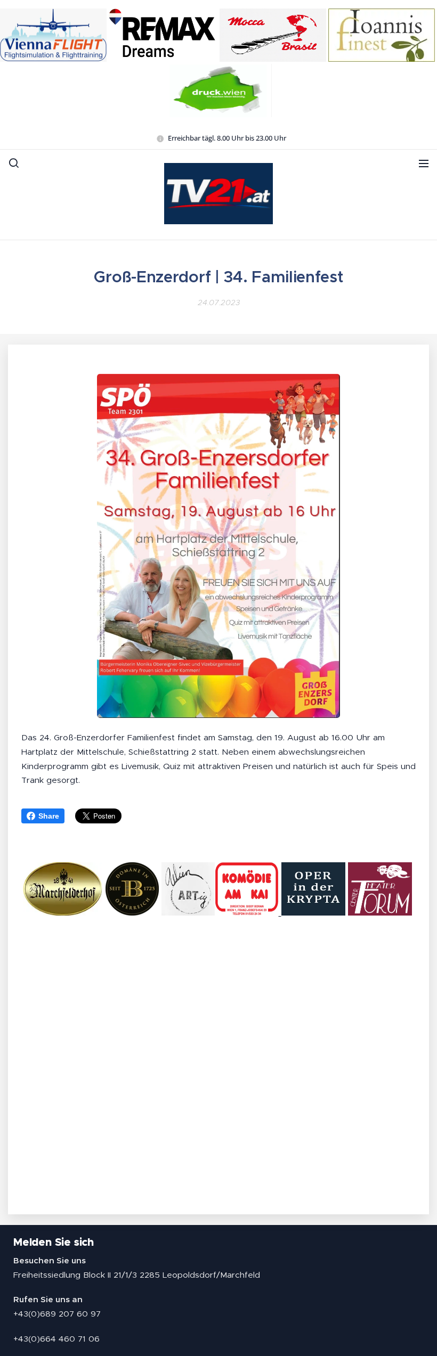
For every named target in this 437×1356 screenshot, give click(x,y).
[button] (14, 163)
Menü (423, 163)
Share (48, 816)
